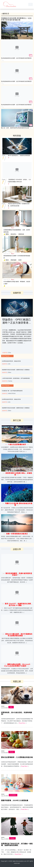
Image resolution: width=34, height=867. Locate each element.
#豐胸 (7, 234)
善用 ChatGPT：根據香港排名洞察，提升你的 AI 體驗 (19, 604)
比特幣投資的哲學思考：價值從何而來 (11, 361)
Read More (22, 723)
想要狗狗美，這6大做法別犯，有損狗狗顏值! (16, 713)
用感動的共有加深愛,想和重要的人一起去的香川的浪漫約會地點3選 (16, 19)
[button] (31, 28)
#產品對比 (13, 234)
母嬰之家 (17, 681)
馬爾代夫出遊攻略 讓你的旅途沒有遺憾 (18, 504)
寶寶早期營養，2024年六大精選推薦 (14, 800)
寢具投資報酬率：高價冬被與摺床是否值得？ (19, 574)
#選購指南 (21, 234)
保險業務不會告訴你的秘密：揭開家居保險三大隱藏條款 (16, 369)
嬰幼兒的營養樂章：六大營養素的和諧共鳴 (17, 757)
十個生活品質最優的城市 (17, 444)
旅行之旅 (17, 420)
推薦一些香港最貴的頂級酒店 (17, 534)
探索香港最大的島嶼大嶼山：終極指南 (19, 474)
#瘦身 (7, 260)
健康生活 (5, 13)
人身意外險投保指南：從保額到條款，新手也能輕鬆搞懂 (16, 378)
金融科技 (17, 293)
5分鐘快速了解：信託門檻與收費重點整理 (12, 390)
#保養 (20, 260)
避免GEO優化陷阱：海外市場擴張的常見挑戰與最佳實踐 (18, 635)
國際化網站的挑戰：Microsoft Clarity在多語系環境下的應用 (17, 665)
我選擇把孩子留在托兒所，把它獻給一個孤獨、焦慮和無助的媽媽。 (17, 844)
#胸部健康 (13, 260)
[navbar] (30, 4)
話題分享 (17, 549)
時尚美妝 (17, 136)
